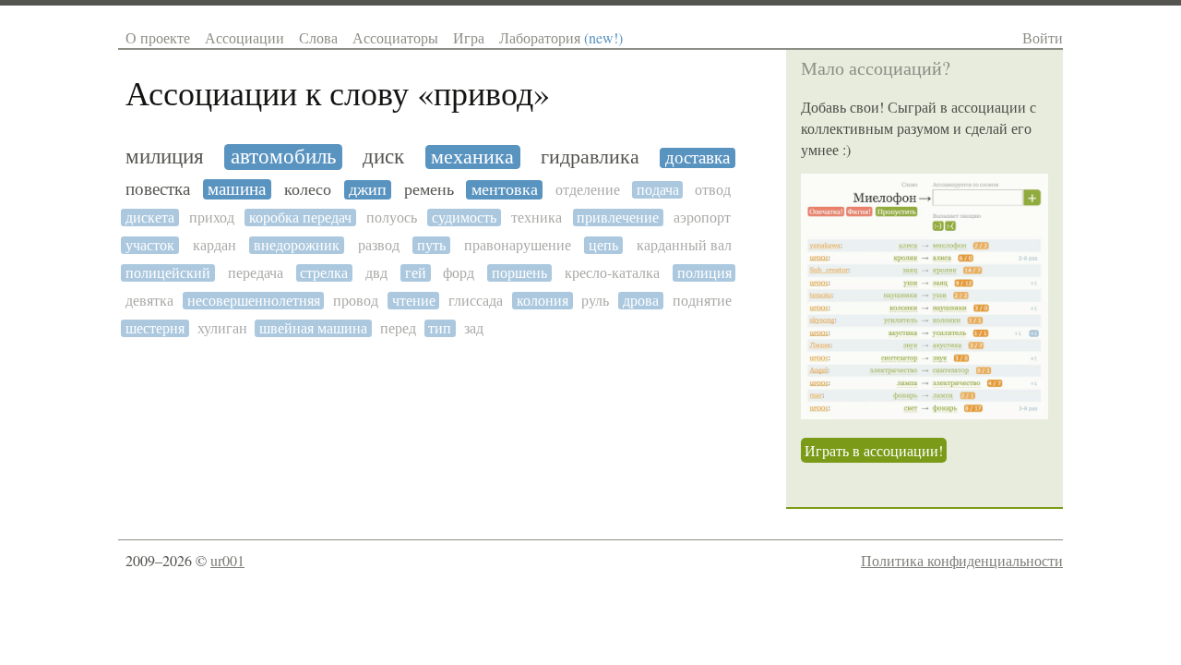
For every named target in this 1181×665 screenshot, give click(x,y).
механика (472, 157)
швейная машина (313, 328)
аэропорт (702, 217)
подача (658, 190)
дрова (641, 300)
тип (439, 328)
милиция (164, 156)
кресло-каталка (612, 273)
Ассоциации (244, 37)
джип (368, 190)
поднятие (702, 300)
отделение (587, 190)
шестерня (155, 328)
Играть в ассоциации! (874, 450)
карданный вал (684, 245)
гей (415, 273)
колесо (307, 190)
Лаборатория (561, 37)
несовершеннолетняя (253, 300)
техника (536, 217)
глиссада (475, 300)
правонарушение (517, 245)
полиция (704, 273)
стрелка (324, 273)
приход (211, 217)
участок (149, 245)
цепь (603, 245)
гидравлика (590, 157)
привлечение (618, 217)
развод (379, 245)
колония (542, 300)
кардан (214, 245)
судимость (464, 217)
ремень (429, 190)
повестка (157, 189)
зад (473, 328)
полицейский (167, 273)
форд (458, 273)
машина (237, 189)
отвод (713, 190)
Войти (1042, 37)
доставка (697, 158)
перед (398, 328)
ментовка (504, 190)
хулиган (222, 328)
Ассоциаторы (395, 37)
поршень (519, 273)
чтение (413, 300)
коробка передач (300, 217)
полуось (391, 217)
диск (383, 156)
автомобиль (283, 156)
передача (255, 273)
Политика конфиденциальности (962, 560)
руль (595, 300)
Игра (468, 37)
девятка (149, 300)
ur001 (227, 560)
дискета (149, 217)
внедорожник (297, 245)
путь (431, 245)
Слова (318, 37)
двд (376, 273)
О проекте (157, 37)
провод (355, 300)
